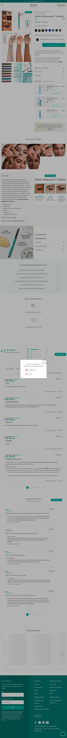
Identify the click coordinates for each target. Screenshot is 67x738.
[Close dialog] (45, 362)
